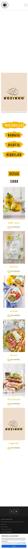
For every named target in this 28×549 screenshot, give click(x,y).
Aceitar (14, 546)
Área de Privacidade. (21, 542)
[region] (14, 541)
